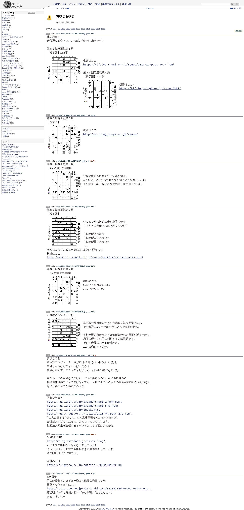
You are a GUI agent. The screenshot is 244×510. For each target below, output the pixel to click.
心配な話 (5, 111)
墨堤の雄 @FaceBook (10, 154)
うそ (4, 113)
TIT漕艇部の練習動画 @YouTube (14, 152)
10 (77, 29)
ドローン (5, 49)
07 (69, 29)
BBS (90, 4)
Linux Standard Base (10, 176)
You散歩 (5, 25)
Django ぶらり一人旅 (10, 87)
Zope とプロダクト (9, 58)
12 (82, 29)
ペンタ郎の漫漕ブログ (10, 147)
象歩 (149, 8)
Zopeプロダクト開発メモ (11, 68)
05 (64, 29)
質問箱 (4, 20)
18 (97, 29)
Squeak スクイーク (9, 85)
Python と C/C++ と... (10, 66)
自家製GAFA (7, 51)
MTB (4, 30)
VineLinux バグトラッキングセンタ (15, 166)
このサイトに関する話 (10, 37)
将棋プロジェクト (111, 4)
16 (92, 29)
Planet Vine (6, 178)
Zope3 (4, 78)
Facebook (6, 159)
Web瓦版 (237, 8)
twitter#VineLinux (8, 187)
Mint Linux (6, 94)
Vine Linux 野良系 (9, 44)
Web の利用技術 (8, 61)
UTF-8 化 (5, 70)
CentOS (5, 97)
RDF (32, 12)
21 (104, 29)
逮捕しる (5, 131)
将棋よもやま (7, 106)
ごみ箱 (4, 136)
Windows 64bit (7, 80)
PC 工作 (5, 46)
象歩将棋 (5, 104)
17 (94, 29)
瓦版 (97, 4)
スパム (6, 128)
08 (72, 29)
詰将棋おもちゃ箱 (8, 192)
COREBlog (6, 75)
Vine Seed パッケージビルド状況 (14, 161)
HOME (57, 4)
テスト (4, 23)
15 (89, 29)
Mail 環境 (5, 73)
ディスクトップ (8, 101)
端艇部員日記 (7, 149)
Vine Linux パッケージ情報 (12, 164)
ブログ (81, 4)
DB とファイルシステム (11, 63)
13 (84, 29)
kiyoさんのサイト (8, 145)
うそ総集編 (6, 116)
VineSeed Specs (8, 171)
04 (62, 29)
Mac (3, 82)
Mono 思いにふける (9, 92)
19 (99, 29)
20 (102, 29)
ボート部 (5, 120)
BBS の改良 (6, 54)
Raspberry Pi (7, 99)
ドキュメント (68, 4)
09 (74, 29)
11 (79, 29)
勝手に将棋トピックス (10, 190)
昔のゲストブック (9, 118)
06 (67, 29)
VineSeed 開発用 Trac (10, 168)
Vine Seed (6, 56)
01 (54, 29)
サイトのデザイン (9, 109)
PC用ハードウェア (9, 42)
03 (59, 29)
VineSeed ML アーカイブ (11, 185)
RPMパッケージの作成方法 (12, 173)
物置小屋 (127, 4)
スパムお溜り (7, 134)
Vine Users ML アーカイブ (12, 183)
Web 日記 (6, 123)
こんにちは (6, 15)
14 (87, 29)
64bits (4, 89)
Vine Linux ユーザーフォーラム (14, 180)
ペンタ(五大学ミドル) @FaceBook (15, 156)
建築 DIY (5, 27)
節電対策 (5, 34)
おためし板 (6, 18)
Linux (4, 39)
